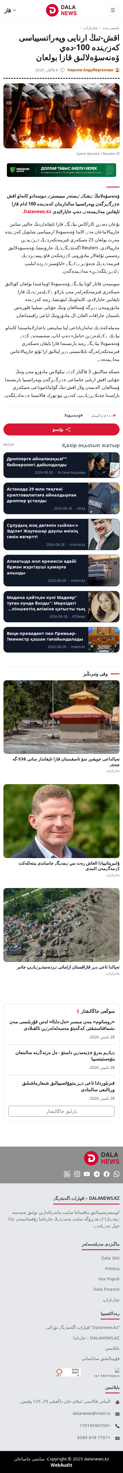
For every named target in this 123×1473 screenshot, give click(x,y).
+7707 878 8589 (93, 1437)
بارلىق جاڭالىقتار (61, 1111)
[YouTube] (87, 1174)
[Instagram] (77, 1174)
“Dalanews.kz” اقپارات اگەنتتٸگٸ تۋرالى (83, 1327)
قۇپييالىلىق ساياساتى (101, 1358)
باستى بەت (111, 27)
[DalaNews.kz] (102, 1158)
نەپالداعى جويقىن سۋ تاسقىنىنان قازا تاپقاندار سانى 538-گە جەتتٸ (66, 761)
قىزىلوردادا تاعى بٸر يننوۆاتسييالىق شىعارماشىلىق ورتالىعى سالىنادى (68, 1086)
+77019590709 (95, 1425)
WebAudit (61, 1465)
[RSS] (67, 1174)
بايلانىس (112, 1348)
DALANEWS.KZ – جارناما (96, 1338)
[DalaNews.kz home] (61, 10)
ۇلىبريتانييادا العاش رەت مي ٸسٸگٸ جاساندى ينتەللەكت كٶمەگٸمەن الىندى (69, 865)
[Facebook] (107, 1174)
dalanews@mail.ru (91, 1413)
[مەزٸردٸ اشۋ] (113, 10)
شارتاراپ (90, 27)
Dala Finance (106, 1289)
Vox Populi (109, 1279)
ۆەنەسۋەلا (72, 415)
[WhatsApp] (117, 1174)
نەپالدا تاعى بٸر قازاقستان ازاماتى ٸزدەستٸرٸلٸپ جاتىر (68, 967)
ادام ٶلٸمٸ (102, 415)
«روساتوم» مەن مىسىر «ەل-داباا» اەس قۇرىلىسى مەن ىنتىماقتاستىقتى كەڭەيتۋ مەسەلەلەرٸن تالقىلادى (62, 1024)
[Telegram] (97, 1174)
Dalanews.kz (37, 211)
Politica (112, 1268)
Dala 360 (110, 1258)
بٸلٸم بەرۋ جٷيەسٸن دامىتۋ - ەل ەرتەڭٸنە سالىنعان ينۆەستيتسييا (65, 1055)
